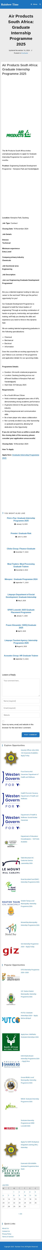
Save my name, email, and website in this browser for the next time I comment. (17, 726)
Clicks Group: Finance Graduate (21, 549)
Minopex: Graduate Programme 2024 (21, 579)
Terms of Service (7, 1237)
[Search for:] (39, 4)
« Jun (20, 1214)
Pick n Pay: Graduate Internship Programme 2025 (21, 519)
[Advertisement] (21, 101)
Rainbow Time (10, 4)
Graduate (24, 53)
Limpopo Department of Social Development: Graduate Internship (21, 596)
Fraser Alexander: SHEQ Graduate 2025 (21, 626)
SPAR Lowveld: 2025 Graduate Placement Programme (21, 611)
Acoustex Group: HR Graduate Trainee (21, 656)
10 (25, 1195)
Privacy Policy (6, 1234)
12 (35, 1195)
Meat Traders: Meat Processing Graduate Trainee (21, 565)
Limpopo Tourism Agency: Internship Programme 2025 (21, 641)
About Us (5, 1228)
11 (30, 1195)
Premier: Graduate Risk (21, 533)
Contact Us (6, 1231)
